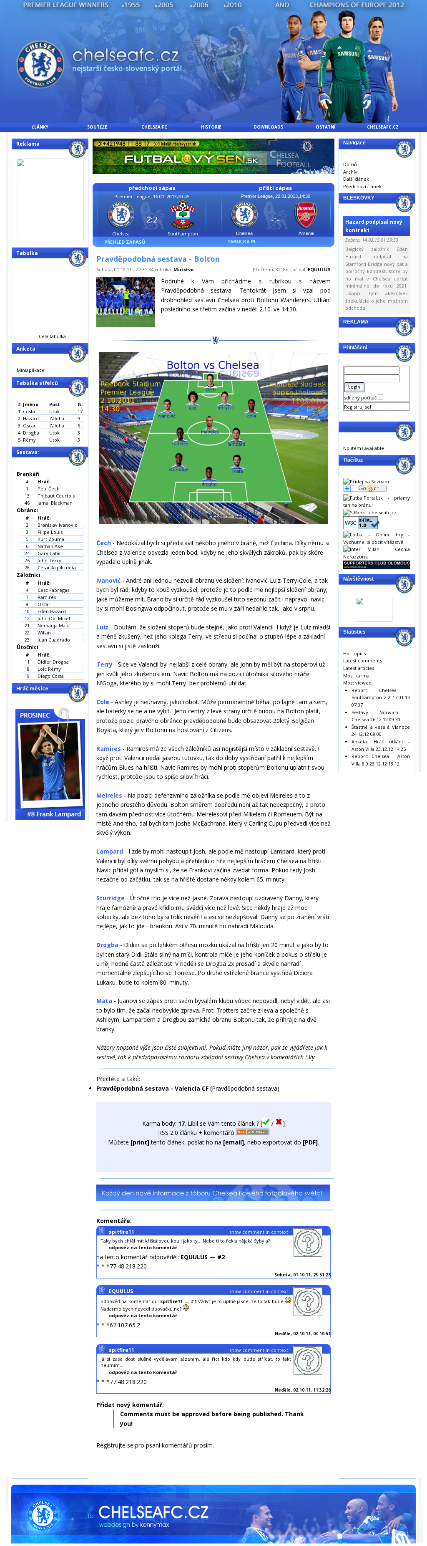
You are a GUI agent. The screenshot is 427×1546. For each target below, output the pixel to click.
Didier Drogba (53, 662)
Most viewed (357, 683)
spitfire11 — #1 (178, 1301)
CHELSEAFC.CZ (383, 127)
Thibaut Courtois (56, 496)
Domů (350, 164)
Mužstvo (183, 269)
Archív (350, 172)
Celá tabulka (52, 336)
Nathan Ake (50, 546)
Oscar (44, 604)
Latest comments (362, 660)
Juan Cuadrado (54, 640)
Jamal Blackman (55, 503)
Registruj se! (357, 407)
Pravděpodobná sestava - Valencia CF (152, 1088)
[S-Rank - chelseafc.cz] (370, 512)
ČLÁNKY (40, 127)
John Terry (49, 560)
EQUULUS (319, 269)
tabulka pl (242, 241)
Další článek (356, 179)
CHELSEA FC (154, 127)
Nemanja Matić (54, 625)
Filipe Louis (50, 532)
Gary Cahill (50, 553)
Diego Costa (51, 676)
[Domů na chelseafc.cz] (213, 120)
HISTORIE (211, 127)
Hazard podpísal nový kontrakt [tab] (373, 225)
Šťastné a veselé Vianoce (381, 727)
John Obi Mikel (54, 618)
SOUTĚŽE (97, 127)
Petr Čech (49, 488)
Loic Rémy (49, 669)
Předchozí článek (362, 186)
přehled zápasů (124, 242)
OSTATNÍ (325, 127)
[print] (140, 1142)
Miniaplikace (31, 370)
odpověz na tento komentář (143, 1247)
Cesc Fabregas (53, 590)
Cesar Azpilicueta (57, 567)
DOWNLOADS (268, 127)
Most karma (356, 675)
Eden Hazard (52, 611)
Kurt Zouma (51, 539)
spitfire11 (121, 1231)
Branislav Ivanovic (57, 525)
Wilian (44, 632)
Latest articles (358, 668)
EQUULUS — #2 (203, 1257)
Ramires (47, 597)
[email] (233, 1142)
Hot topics (354, 653)
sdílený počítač (361, 397)
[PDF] (310, 1142)
